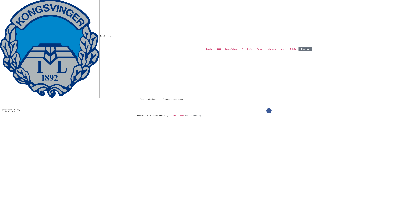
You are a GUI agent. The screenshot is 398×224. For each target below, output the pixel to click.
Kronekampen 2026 (213, 49)
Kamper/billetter (231, 49)
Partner (260, 49)
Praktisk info (247, 49)
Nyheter (293, 49)
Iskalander (272, 49)
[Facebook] (269, 110)
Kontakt (283, 49)
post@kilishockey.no (9, 111)
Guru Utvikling (178, 115)
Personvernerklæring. (193, 115)
